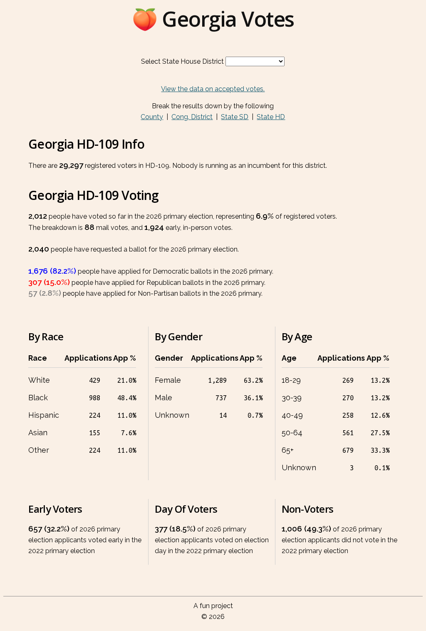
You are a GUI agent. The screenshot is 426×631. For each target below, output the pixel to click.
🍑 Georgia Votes (213, 19)
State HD (271, 117)
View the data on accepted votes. (213, 89)
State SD (234, 117)
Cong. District (192, 117)
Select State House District (182, 61)
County (152, 117)
